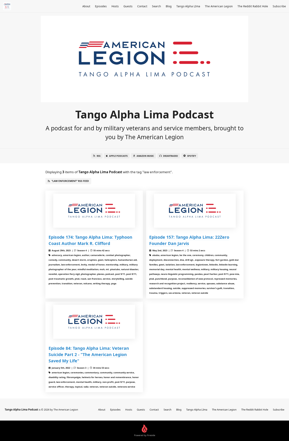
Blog (169, 6)
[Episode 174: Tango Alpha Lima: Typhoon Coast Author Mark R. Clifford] (94, 211)
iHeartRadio (170, 155)
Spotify (191, 155)
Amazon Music (145, 155)
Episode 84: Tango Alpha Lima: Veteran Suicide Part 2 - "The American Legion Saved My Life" (89, 354)
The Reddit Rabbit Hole (252, 6)
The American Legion (219, 6)
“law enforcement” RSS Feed (70, 181)
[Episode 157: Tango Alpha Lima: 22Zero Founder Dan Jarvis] (195, 211)
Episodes (101, 6)
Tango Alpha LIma (188, 6)
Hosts (115, 6)
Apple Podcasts (118, 155)
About (86, 6)
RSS (98, 155)
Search (156, 6)
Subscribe (279, 6)
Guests (128, 6)
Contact (142, 6)
